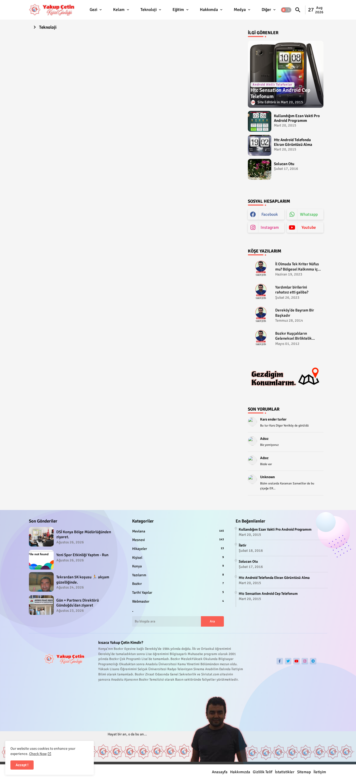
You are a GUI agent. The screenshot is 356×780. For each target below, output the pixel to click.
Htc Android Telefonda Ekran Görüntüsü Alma (293, 142)
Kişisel (178, 557)
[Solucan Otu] (259, 169)
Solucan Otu (284, 163)
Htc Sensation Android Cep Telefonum (268, 593)
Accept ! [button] (22, 765)
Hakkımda (209, 9)
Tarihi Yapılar (178, 592)
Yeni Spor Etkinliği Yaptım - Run (82, 555)
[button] (286, 10)
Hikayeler (178, 549)
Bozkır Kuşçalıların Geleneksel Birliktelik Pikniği (293, 336)
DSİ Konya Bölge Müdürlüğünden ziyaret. (83, 534)
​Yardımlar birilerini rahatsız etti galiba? (291, 290)
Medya (240, 9)
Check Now (38, 754)
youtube (309, 227)
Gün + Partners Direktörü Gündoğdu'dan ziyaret (77, 603)
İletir (242, 545)
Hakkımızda (240, 772)
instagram (270, 227)
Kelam (119, 9)
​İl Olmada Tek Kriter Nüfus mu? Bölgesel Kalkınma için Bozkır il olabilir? (298, 267)
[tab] (96, 10)
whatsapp (309, 214)
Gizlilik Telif (262, 772)
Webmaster (178, 601)
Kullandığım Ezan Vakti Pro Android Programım (297, 118)
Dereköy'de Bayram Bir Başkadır (294, 313)
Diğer (266, 9)
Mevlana (178, 531)
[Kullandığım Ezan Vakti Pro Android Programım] (259, 121)
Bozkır (178, 583)
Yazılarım (178, 575)
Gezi (93, 9)
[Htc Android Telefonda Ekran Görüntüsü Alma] (259, 145)
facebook (269, 214)
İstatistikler (284, 772)
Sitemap (304, 772)
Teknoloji (148, 9)
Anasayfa (220, 772)
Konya (178, 566)
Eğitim (178, 9)
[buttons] (280, 661)
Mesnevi (178, 540)
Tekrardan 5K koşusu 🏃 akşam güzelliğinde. (82, 580)
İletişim (320, 772)
